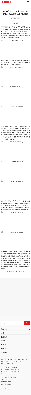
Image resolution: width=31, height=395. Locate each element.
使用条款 (9, 384)
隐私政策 (3, 384)
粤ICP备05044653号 (6, 382)
